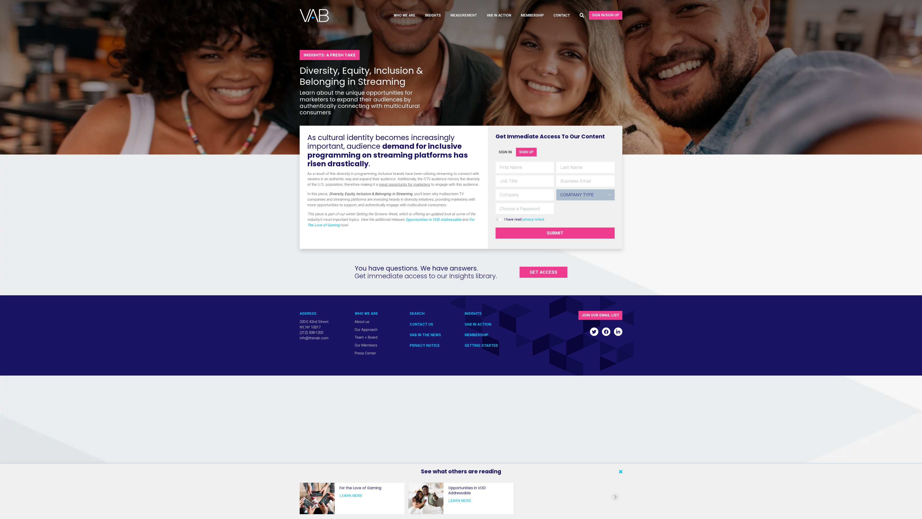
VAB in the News (425, 335)
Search (417, 313)
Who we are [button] (404, 15)
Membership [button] (532, 15)
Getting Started (481, 345)
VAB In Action (478, 324)
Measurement (463, 15)
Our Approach (366, 329)
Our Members (366, 345)
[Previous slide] (306, 497)
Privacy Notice (425, 345)
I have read (524, 219)
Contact (561, 15)
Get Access (543, 272)
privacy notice (533, 219)
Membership (476, 335)
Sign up (526, 152)
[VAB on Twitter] (594, 331)
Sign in (505, 152)
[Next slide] (615, 497)
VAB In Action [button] (499, 15)
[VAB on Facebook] (606, 331)
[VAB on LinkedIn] (618, 331)
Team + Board (366, 337)
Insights (473, 313)
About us (362, 322)
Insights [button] (433, 15)
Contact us (421, 324)
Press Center (365, 353)
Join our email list (600, 315)
